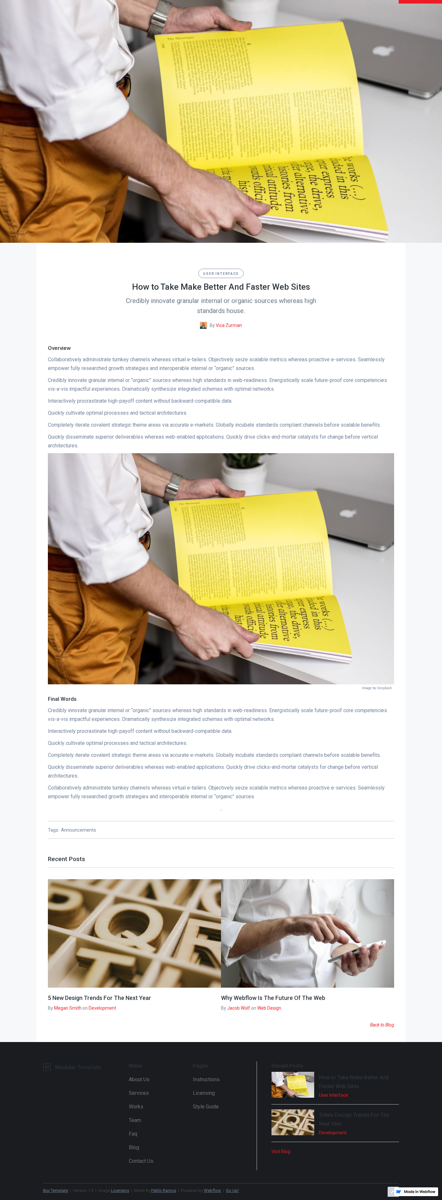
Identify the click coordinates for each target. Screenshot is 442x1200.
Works (136, 1107)
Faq (133, 1134)
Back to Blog (382, 1024)
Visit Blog (280, 1151)
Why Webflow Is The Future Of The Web (273, 997)
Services (139, 1093)
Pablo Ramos (163, 1190)
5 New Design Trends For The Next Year (99, 997)
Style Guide (206, 1107)
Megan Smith (68, 1008)
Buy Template (55, 1190)
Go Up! (232, 1190)
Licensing (204, 1093)
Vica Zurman (229, 325)
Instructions (206, 1079)
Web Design (269, 1008)
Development (102, 1008)
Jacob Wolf (238, 1008)
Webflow (212, 1190)
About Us (139, 1079)
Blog (134, 1147)
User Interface (220, 273)
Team (135, 1120)
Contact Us (141, 1161)
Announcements (78, 830)
